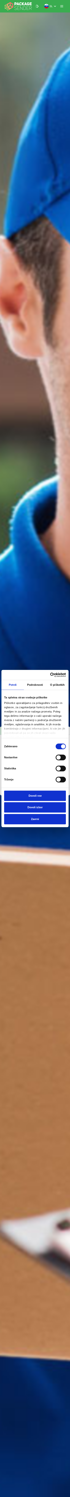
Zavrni (35, 819)
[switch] (61, 757)
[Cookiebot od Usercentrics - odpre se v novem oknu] (50, 675)
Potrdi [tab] (13, 684)
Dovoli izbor (35, 807)
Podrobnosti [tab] (35, 684)
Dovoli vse (35, 795)
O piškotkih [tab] (57, 684)
